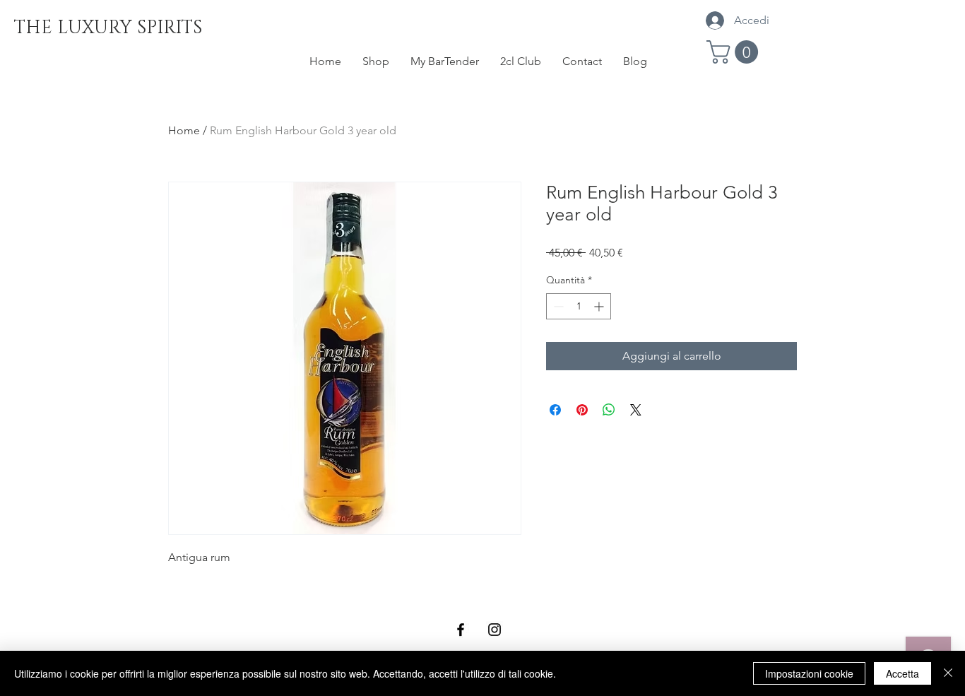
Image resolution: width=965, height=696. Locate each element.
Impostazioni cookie (809, 673)
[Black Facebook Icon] (460, 629)
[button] (735, 52)
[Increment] (600, 306)
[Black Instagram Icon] (494, 629)
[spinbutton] (578, 306)
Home (184, 130)
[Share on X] (635, 409)
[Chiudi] (948, 673)
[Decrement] (557, 306)
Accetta (902, 673)
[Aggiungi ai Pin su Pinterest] (582, 409)
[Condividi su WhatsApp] (608, 409)
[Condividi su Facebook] (555, 409)
